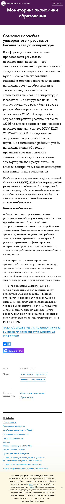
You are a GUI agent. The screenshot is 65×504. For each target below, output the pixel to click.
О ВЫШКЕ (8, 417)
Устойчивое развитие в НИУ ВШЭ (17, 430)
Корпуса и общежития (13, 438)
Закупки (6, 442)
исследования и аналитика (33, 379)
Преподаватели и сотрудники (16, 434)
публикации (41, 374)
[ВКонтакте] (5, 344)
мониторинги (27, 374)
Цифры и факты (9, 422)
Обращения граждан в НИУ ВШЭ (17, 445)
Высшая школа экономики (18, 3)
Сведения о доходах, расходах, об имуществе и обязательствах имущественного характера (24, 459)
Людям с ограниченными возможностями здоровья (25, 468)
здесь (31, 484)
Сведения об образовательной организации (22, 464)
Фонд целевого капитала (14, 449)
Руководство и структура (14, 426)
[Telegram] (9, 344)
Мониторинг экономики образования (32, 12)
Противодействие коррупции (16, 453)
